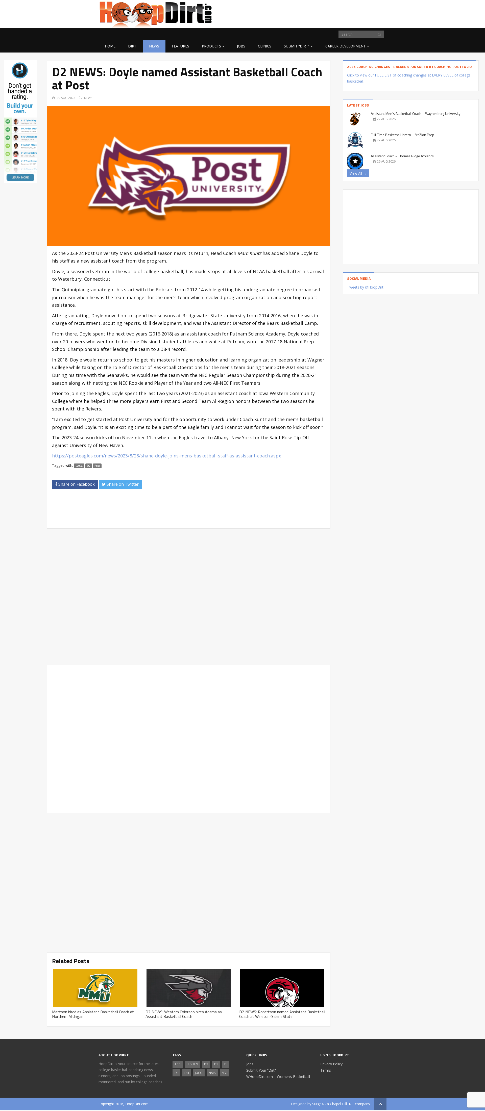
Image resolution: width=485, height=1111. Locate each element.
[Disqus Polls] (188, 597)
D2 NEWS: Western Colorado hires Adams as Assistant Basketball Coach (184, 1014)
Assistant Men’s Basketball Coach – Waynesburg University (415, 113)
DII (176, 1073)
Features (180, 46)
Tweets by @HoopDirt (365, 287)
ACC (178, 1064)
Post (97, 466)
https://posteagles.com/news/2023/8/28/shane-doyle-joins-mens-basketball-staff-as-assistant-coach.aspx (166, 456)
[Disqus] (188, 738)
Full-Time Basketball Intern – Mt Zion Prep (402, 134)
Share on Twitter (122, 484)
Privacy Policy (331, 1064)
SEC (224, 1073)
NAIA (212, 1073)
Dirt (132, 46)
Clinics (264, 46)
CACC (79, 466)
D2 (88, 466)
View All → (358, 173)
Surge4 (318, 1103)
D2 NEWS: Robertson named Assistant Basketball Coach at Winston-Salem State (282, 1014)
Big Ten (192, 1064)
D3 (216, 1064)
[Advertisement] (346, 13)
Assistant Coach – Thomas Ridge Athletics (402, 156)
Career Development (345, 46)
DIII (186, 1073)
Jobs (241, 46)
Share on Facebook (76, 484)
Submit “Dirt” (296, 46)
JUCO (199, 1073)
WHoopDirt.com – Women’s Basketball (278, 1076)
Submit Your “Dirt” (261, 1070)
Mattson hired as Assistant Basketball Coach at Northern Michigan (93, 1014)
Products (211, 46)
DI (225, 1064)
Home (110, 46)
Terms (325, 1070)
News (154, 46)
